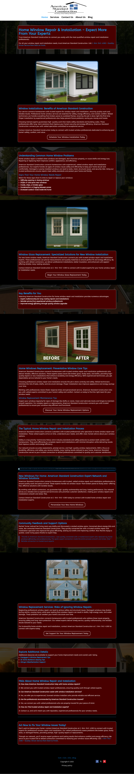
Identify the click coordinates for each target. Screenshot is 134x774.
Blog (90, 17)
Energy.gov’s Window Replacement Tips (35, 657)
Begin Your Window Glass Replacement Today (67, 275)
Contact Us (67, 17)
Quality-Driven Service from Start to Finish (41, 741)
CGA (64, 758)
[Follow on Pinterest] (104, 761)
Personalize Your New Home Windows (67, 505)
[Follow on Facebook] (97, 761)
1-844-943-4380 (99, 43)
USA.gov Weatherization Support (32, 662)
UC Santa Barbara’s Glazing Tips (32, 660)
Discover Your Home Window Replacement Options (67, 410)
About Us (81, 17)
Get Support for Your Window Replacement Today (67, 633)
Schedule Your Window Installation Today (67, 137)
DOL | (70, 758)
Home (44, 17)
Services (54, 17)
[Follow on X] (100, 761)
